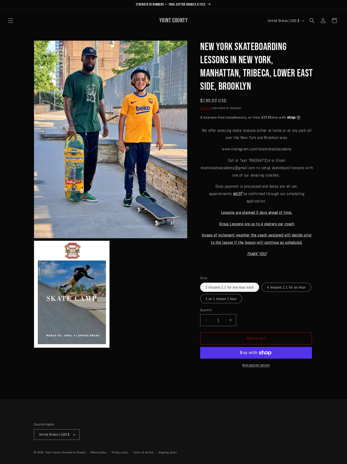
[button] (10, 20)
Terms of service (143, 452)
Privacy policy (120, 452)
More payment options (256, 365)
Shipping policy (168, 452)
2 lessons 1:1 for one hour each (230, 287)
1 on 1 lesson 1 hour (221, 298)
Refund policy (98, 452)
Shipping (205, 108)
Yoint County (53, 452)
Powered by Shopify (74, 452)
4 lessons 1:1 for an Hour (286, 287)
